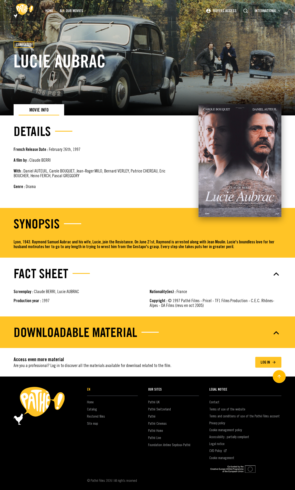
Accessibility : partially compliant (229, 437)
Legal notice (217, 444)
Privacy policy (217, 423)
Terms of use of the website (227, 409)
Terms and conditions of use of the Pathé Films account (244, 416)
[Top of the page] (279, 376)
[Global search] (245, 10)
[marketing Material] (147, 333)
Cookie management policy (225, 430)
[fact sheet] (147, 274)
